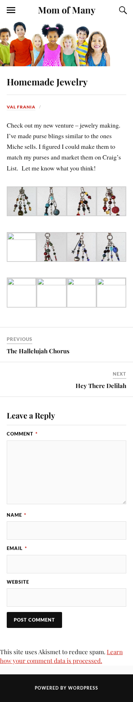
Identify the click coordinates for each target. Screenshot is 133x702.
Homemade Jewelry (47, 81)
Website (18, 582)
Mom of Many (66, 10)
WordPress (83, 688)
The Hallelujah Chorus (38, 351)
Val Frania (21, 106)
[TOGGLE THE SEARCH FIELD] (122, 10)
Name (16, 515)
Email (17, 548)
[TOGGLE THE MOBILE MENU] (11, 10)
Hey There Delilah (101, 385)
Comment (22, 434)
